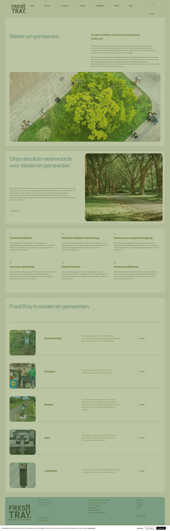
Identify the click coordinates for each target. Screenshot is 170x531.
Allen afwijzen (150, 528)
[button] (131, 238)
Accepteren (161, 528)
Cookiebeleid (91, 528)
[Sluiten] (168, 528)
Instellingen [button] (140, 528)
